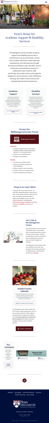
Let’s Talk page (34, 253)
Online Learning (20, 395)
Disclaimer (17, 420)
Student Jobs (30, 411)
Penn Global (30, 395)
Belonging (18, 392)
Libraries (38, 392)
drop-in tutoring (17, 200)
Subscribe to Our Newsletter (8, 364)
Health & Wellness (28, 392)
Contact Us (21, 414)
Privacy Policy (22, 420)
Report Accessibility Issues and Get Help (31, 420)
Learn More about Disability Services (35, 113)
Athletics (10, 392)
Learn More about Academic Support (13, 111)
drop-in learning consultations (23, 202)
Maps (25, 414)
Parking (28, 414)
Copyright (13, 420)
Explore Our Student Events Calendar (24, 303)
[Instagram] (24, 380)
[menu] (46, 2)
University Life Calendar (21, 411)
